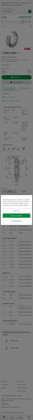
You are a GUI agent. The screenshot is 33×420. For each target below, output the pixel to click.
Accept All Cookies (16, 216)
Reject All (17, 210)
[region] (16, 210)
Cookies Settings (16, 221)
